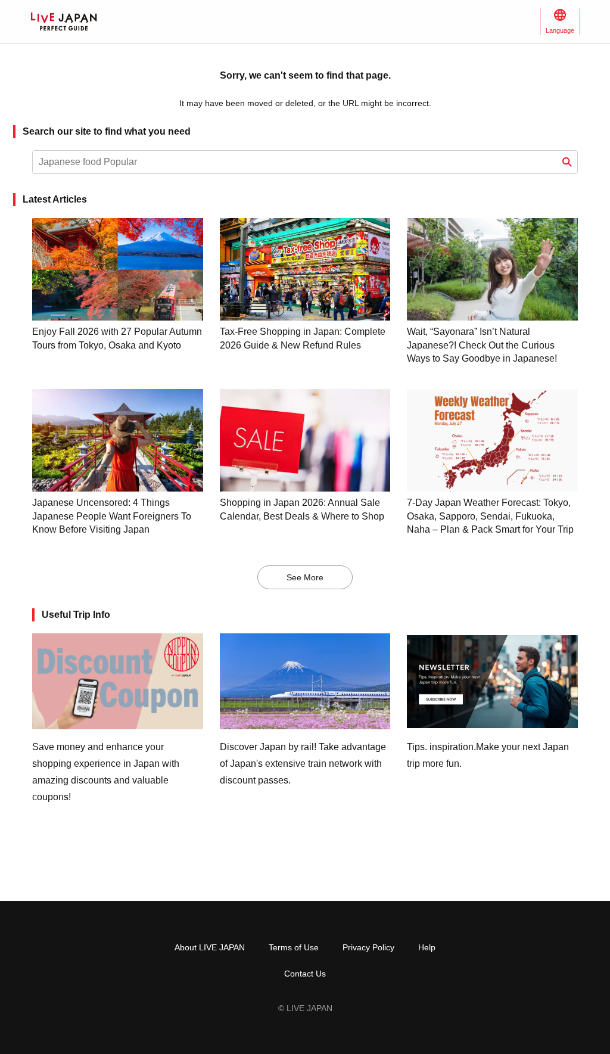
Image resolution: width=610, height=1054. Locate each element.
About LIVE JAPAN (210, 947)
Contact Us (305, 973)
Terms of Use (294, 947)
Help (426, 947)
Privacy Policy (368, 947)
